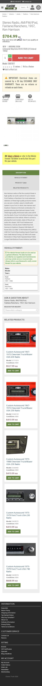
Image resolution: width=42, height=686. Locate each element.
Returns (3, 638)
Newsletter (5, 669)
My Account (5, 662)
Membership (5, 672)
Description (21, 173)
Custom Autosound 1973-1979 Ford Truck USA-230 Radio (18, 515)
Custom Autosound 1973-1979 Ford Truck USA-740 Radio (18, 569)
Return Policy (5, 610)
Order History (5, 665)
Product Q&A (20, 183)
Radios (25, 14)
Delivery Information (8, 622)
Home (4, 14)
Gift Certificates (6, 649)
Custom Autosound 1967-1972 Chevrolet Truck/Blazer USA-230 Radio (19, 408)
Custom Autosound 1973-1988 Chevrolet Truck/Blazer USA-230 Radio (19, 461)
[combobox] (21, 310)
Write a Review (28, 66)
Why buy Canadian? (7, 617)
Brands (3, 647)
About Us (4, 620)
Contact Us (27, 1)
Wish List (4, 667)
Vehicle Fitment (20, 178)
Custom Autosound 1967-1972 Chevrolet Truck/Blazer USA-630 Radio (19, 354)
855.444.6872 (16, 1)
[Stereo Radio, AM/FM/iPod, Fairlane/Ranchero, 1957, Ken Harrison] (21, 122)
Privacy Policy (5, 624)
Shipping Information (8, 613)
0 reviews (16, 66)
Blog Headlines (6, 654)
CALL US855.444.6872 (32, 100)
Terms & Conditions (7, 627)
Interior (11, 14)
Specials (4, 651)
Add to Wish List (11, 69)
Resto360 (4, 608)
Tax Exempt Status (7, 615)
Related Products (21, 188)
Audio (19, 14)
